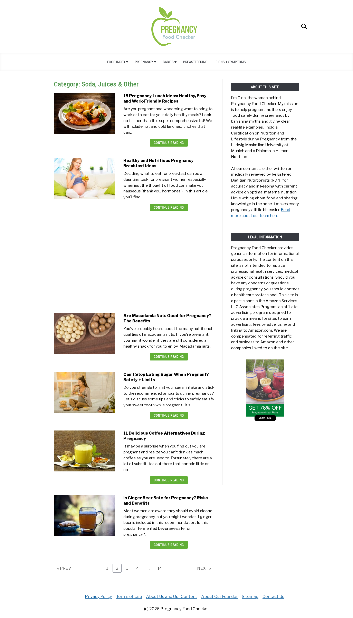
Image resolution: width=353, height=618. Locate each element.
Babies (168, 62)
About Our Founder (219, 596)
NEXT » (204, 568)
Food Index (116, 62)
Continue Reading (169, 143)
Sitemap (250, 596)
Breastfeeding (195, 62)
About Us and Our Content (171, 596)
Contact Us (273, 596)
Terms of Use (129, 596)
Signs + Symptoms (231, 62)
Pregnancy (144, 62)
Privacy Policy (98, 596)
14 (161, 568)
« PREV (64, 568)
